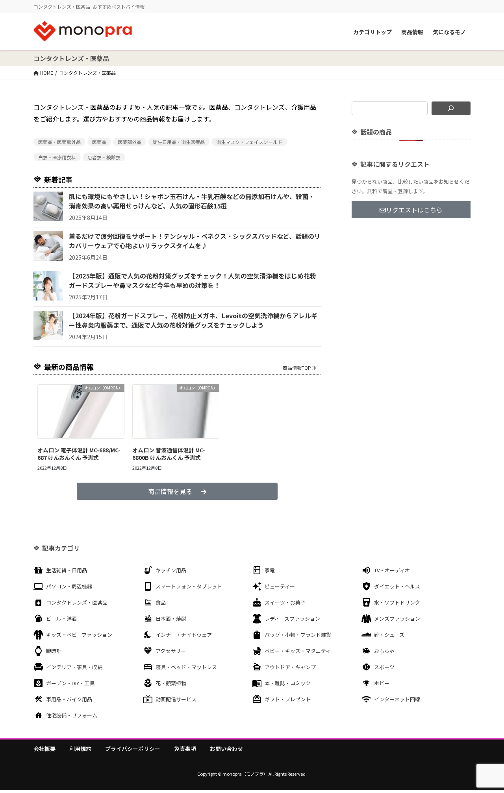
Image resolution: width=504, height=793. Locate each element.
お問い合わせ (226, 748)
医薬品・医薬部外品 (59, 141)
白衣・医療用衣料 (57, 157)
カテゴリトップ (372, 32)
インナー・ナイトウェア (184, 634)
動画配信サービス (176, 699)
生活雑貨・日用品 (66, 570)
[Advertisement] (411, 282)
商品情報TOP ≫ (300, 367)
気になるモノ (449, 32)
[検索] (451, 108)
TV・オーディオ (392, 570)
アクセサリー (171, 651)
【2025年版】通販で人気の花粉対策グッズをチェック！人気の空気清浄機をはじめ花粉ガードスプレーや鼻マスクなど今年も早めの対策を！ (192, 280)
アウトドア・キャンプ (290, 667)
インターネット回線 (397, 699)
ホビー (381, 683)
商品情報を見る (170, 491)
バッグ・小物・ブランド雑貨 (298, 634)
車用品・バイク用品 (69, 699)
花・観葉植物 (171, 683)
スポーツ (384, 667)
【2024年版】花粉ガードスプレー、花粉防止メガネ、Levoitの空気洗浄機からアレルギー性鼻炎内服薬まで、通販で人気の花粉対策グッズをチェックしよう (193, 320)
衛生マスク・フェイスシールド (249, 141)
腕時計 (53, 651)
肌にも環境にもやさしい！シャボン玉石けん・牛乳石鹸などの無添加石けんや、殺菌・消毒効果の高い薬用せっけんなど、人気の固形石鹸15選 (192, 201)
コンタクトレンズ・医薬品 (76, 602)
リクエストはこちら (414, 209)
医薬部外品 (129, 141)
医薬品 (99, 141)
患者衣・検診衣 (103, 157)
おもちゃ (384, 651)
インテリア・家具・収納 (74, 667)
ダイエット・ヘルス (397, 586)
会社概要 (44, 748)
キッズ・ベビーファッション (79, 634)
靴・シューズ (389, 634)
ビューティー (280, 586)
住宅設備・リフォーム (71, 715)
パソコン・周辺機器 (69, 586)
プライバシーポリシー (132, 748)
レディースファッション (292, 618)
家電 (270, 570)
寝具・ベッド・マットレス (186, 667)
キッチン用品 (171, 570)
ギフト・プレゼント (288, 699)
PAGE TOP (485, 761)
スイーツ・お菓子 (285, 602)
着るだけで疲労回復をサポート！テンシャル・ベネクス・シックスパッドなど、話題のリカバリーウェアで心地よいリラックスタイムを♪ (195, 240)
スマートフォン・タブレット (189, 586)
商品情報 (412, 32)
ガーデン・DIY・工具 (70, 683)
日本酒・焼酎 (171, 618)
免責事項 (185, 748)
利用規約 (80, 748)
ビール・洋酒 (61, 618)
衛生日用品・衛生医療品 (179, 141)
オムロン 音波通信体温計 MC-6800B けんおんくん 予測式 (168, 454)
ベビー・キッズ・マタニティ (298, 651)
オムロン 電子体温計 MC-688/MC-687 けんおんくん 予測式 (78, 454)
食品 (161, 602)
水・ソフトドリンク (397, 602)
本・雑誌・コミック (288, 683)
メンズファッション (397, 618)
